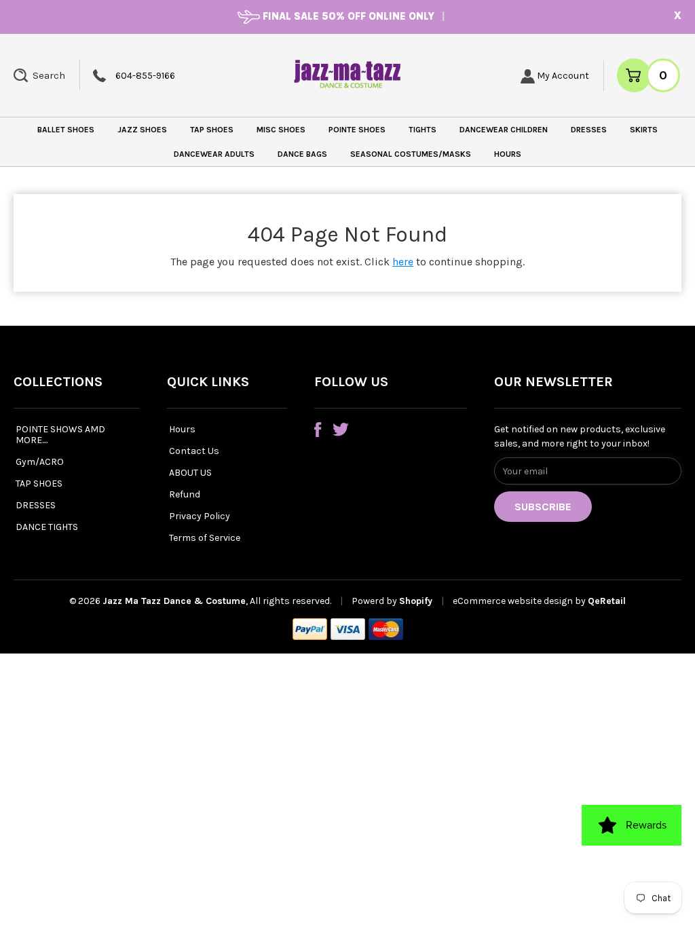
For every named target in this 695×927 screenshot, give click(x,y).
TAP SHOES (211, 129)
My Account (562, 75)
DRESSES (589, 129)
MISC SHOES (281, 129)
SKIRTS (644, 129)
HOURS (507, 154)
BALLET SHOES (65, 129)
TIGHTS (422, 129)
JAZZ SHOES (142, 129)
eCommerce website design (514, 601)
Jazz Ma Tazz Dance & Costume (174, 601)
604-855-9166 (145, 75)
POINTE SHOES (357, 129)
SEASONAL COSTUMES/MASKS (410, 154)
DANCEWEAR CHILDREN (503, 129)
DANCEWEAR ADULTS (214, 154)
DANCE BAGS (302, 154)
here (402, 261)
